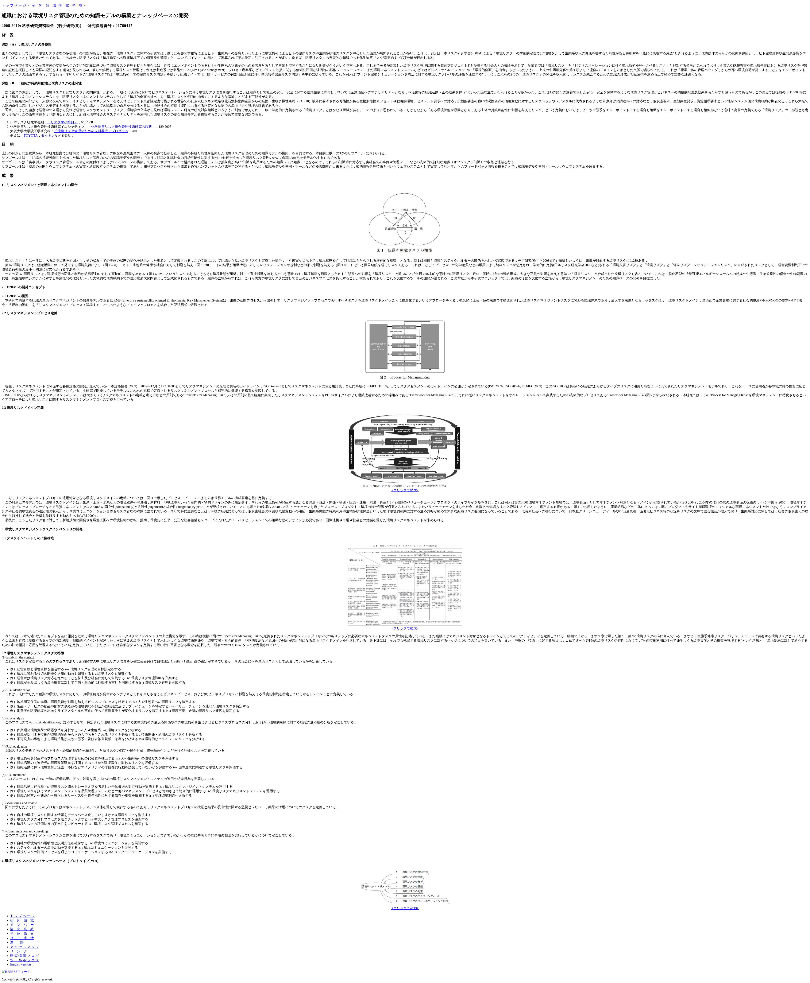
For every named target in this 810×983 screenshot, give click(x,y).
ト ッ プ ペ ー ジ (14, 5)
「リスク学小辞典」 (62, 122)
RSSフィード (21, 972)
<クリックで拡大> (405, 490)
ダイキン (48, 135)
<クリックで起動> (405, 908)
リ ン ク (18, 951)
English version (20, 964)
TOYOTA (31, 135)
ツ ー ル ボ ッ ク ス (24, 960)
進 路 (17, 942)
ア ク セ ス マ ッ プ (24, 947)
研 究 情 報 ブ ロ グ (24, 955)
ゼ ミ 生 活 (22, 938)
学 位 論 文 (22, 933)
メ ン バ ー (22, 924)
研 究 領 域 (44, 5)
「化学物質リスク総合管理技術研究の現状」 (121, 126)
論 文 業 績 (22, 929)
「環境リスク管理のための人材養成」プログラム (91, 131)
